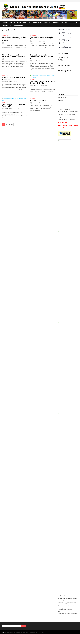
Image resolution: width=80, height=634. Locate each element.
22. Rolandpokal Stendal (66, 33)
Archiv (66, 22)
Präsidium (19, 22)
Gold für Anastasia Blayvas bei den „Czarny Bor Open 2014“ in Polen (42, 82)
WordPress (38, 632)
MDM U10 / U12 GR (65, 40)
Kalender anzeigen (61, 50)
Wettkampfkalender (37, 22)
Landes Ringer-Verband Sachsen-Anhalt (17, 632)
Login (26, 1)
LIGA (29, 22)
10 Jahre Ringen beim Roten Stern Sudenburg (68, 613)
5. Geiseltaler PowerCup (66, 37)
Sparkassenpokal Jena (66, 47)
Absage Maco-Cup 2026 (63, 606)
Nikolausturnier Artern (65, 44)
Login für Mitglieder (62, 97)
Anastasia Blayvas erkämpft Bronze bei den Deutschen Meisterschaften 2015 (41, 38)
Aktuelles (5, 22)
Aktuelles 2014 (33, 79)
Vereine (24, 22)
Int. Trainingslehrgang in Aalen (39, 100)
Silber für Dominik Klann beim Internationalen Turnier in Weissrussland (14, 56)
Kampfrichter (56, 22)
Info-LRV (12, 22)
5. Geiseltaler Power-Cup (63, 60)
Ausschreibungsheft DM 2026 (64, 65)
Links (62, 22)
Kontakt (11, 1)
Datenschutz (16, 1)
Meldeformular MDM (62, 71)
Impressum (22, 1)
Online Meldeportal (7, 25)
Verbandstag (47, 22)
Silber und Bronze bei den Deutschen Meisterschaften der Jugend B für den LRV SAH (42, 56)
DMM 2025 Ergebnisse (18, 25)
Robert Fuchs (8, 42)
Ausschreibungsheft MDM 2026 (64, 70)
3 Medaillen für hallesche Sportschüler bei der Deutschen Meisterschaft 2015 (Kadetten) (14, 38)
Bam (43, 632)
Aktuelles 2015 (5, 35)
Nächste (11, 124)
